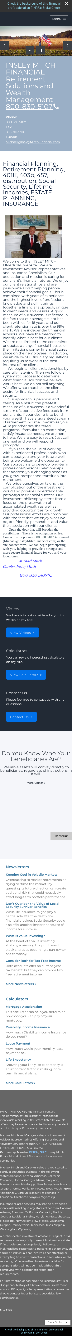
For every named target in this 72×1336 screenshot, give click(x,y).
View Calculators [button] (24, 675)
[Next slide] (67, 45)
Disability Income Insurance (28, 1027)
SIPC (43, 1152)
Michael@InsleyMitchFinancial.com (33, 142)
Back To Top (56, 1322)
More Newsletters (21, 984)
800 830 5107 (45, 537)
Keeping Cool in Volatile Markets (31, 874)
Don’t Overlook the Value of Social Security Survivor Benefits (32, 905)
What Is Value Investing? (25, 936)
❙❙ (40, 50)
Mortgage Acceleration (24, 1007)
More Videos (36, 782)
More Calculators (20, 1083)
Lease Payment (18, 1043)
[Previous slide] (4, 45)
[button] (59, 19)
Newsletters (17, 867)
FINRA (33, 1152)
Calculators (17, 999)
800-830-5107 (29, 106)
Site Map (6, 1309)
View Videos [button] (20, 633)
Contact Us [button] (19, 717)
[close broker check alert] (66, 3)
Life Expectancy (18, 1059)
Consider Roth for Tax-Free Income (33, 961)
